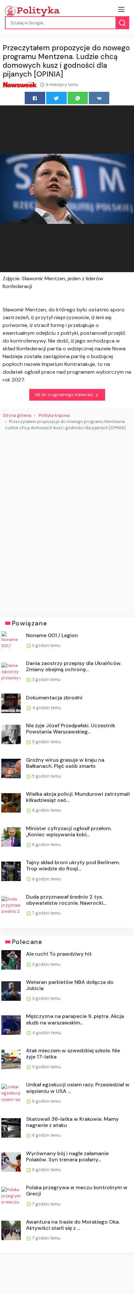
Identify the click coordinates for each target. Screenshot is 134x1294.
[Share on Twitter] (56, 98)
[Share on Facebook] (35, 98)
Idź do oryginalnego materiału (64, 394)
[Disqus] (67, 521)
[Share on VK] (99, 98)
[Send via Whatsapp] (78, 98)
